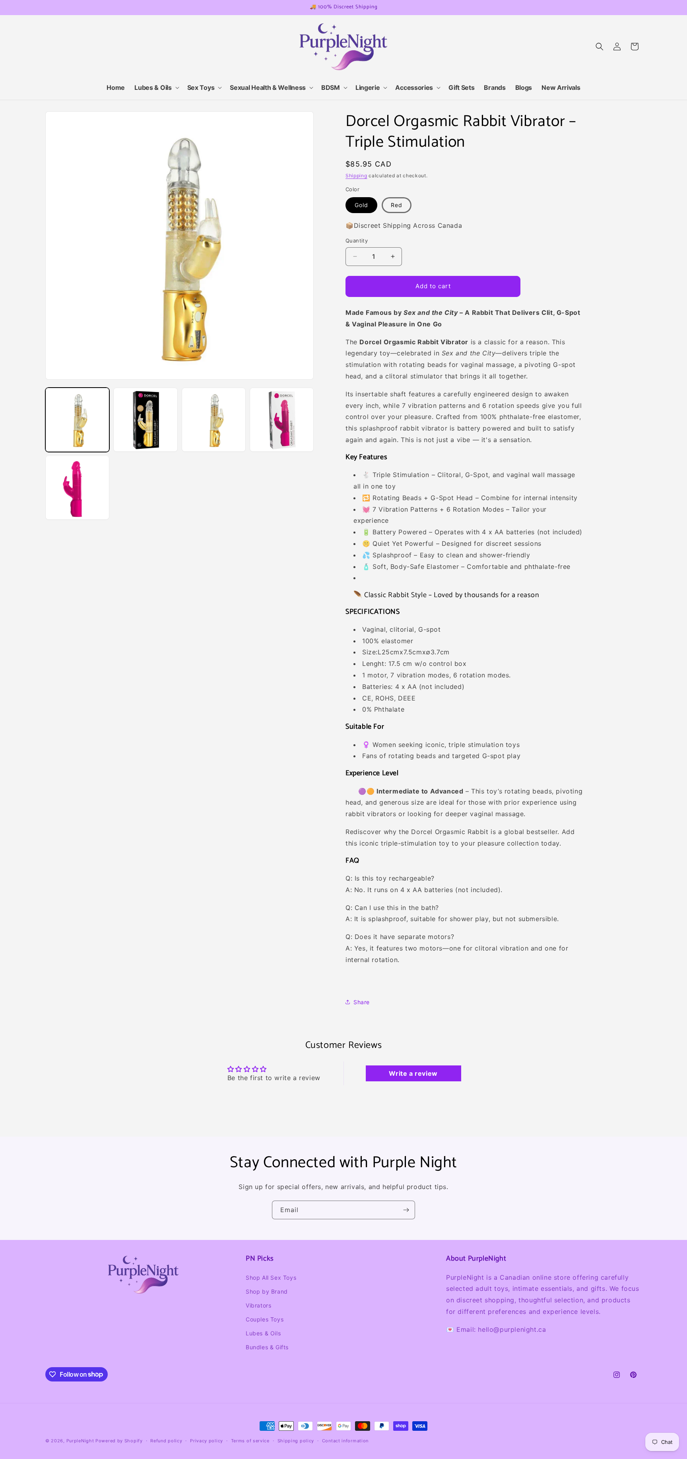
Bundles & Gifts (267, 1347)
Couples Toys (264, 1319)
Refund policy (166, 1440)
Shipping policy (296, 1440)
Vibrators (258, 1305)
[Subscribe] (406, 1210)
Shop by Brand (267, 1291)
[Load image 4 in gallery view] (282, 420)
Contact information (345, 1440)
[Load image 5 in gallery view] (77, 488)
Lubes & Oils (263, 1333)
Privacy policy (206, 1440)
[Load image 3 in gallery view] (214, 420)
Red (396, 205)
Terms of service (250, 1440)
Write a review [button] (413, 1074)
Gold (361, 205)
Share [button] (361, 1002)
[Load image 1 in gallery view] (77, 420)
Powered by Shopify (119, 1440)
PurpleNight (80, 1440)
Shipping (356, 175)
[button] (156, 88)
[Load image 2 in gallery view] (145, 420)
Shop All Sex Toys (271, 1277)
